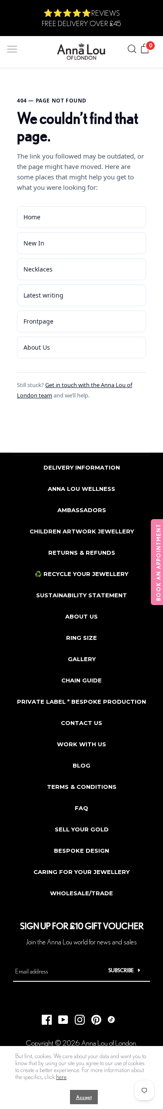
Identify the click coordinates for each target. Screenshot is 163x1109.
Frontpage (38, 321)
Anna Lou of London (108, 1043)
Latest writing (43, 295)
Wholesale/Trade (81, 893)
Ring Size (81, 637)
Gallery (82, 658)
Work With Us (81, 744)
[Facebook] (43, 1017)
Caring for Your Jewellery (81, 871)
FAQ (81, 807)
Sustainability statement (81, 595)
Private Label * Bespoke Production (81, 701)
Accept (84, 1097)
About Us (36, 347)
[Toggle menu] (12, 47)
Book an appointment (158, 562)
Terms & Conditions (81, 786)
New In (33, 243)
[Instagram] (76, 1017)
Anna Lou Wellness (81, 488)
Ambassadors (81, 509)
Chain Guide (81, 680)
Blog (81, 765)
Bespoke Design (81, 850)
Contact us (81, 722)
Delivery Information (81, 467)
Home (31, 217)
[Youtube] (60, 1017)
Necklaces (38, 269)
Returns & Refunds (81, 552)
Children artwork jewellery (82, 531)
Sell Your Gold (82, 829)
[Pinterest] (93, 1017)
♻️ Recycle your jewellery (81, 573)
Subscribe (121, 970)
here (61, 1076)
